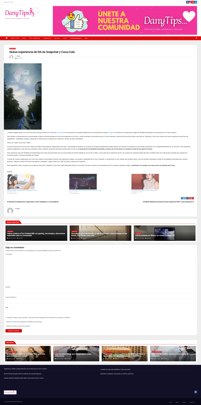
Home (170, 402)
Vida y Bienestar (34, 38)
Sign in (177, 402)
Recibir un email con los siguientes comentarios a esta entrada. (24, 321)
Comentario (9, 254)
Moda (24, 38)
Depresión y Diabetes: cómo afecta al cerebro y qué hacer (117, 373)
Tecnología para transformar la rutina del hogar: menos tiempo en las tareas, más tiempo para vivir (99, 234)
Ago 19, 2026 (76, 238)
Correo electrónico (11, 297)
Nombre (8, 287)
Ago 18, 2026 (140, 238)
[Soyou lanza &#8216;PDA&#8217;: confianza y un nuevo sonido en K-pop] (161, 182)
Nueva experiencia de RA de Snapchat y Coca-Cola (42, 52)
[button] (196, 38)
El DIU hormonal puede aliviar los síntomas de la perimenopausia (22, 373)
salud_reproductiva (11, 351)
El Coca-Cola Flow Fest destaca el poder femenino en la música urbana (85, 190)
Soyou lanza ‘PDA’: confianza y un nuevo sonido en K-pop (144, 190)
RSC (86, 38)
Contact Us (192, 402)
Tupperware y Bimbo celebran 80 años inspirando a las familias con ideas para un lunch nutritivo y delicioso (124, 356)
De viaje (57, 38)
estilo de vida (107, 351)
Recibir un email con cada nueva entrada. (18, 326)
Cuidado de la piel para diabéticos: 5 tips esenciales (115, 369)
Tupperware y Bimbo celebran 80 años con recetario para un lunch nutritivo (25, 368)
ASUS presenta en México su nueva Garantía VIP (155, 235)
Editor (20, 238)
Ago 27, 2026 (11, 358)
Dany (18, 56)
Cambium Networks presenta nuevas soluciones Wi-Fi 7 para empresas (168, 202)
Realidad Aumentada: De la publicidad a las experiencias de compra (22, 190)
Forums (184, 402)
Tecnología (12, 48)
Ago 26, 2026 (12, 238)
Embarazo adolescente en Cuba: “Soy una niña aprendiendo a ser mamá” (26, 355)
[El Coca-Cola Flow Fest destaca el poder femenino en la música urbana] (99, 182)
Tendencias (47, 38)
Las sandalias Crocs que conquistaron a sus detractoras (73, 355)
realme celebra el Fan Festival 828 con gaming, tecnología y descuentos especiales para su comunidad (36, 234)
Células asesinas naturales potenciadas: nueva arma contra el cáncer (24, 378)
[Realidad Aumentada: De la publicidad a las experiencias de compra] (37, 182)
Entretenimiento (76, 38)
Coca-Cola (60, 132)
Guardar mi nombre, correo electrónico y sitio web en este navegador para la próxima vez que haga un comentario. (38, 317)
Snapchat (112, 132)
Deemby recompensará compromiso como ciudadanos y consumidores (33, 202)
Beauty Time (15, 38)
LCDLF (65, 38)
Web (6, 307)
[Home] (6, 38)
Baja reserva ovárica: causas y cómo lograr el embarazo (170, 355)
